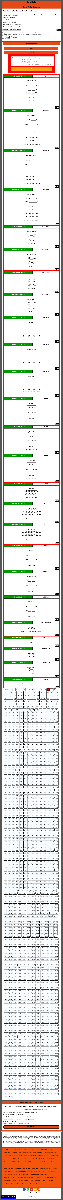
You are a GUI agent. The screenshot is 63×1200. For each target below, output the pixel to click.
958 (17, 881)
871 (6, 864)
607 (13, 810)
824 (41, 853)
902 (17, 870)
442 (25, 775)
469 (21, 781)
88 (15, 704)
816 (9, 853)
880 (41, 864)
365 (53, 758)
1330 (47, 967)
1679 (52, 1051)
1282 (47, 956)
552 (17, 798)
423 (6, 772)
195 (45, 724)
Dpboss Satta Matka (20, 1171)
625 (29, 813)
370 (17, 761)
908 (41, 870)
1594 (47, 1030)
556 (33, 798)
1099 (33, 913)
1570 (47, 1025)
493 (6, 787)
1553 (24, 1022)
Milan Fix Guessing (22, 1183)
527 (29, 793)
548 (57, 795)
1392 (56, 982)
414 (25, 770)
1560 (56, 1022)
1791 (15, 1079)
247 (29, 735)
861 (21, 861)
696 (33, 827)
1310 (10, 965)
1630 (47, 1039)
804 (17, 850)
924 (49, 873)
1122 (28, 919)
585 (37, 804)
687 (53, 824)
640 (33, 815)
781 (37, 844)
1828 (19, 1088)
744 (57, 836)
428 (25, 772)
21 (18, 692)
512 (25, 790)
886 (9, 867)
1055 (52, 901)
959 (21, 881)
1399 (33, 985)
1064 (38, 904)
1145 (24, 924)
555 (29, 798)
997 (6, 890)
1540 (19, 1019)
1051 (33, 901)
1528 (19, 1016)
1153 (6, 927)
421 (53, 770)
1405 (6, 987)
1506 (29, 1010)
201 (13, 727)
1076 (38, 907)
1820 (38, 1085)
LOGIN (31, 48)
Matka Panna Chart (38, 1152)
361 (37, 758)
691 (13, 827)
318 (33, 750)
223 (45, 729)
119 (21, 709)
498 (25, 787)
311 (5, 750)
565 (13, 801)
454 (17, 778)
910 (49, 870)
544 (41, 795)
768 (41, 841)
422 (57, 770)
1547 (52, 1019)
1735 (33, 1065)
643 (45, 815)
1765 (6, 1074)
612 (33, 810)
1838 (10, 1091)
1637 (24, 1042)
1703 (52, 1056)
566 (17, 801)
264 (41, 738)
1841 (24, 1091)
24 (28, 692)
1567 (33, 1025)
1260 (56, 950)
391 (45, 764)
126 (48, 709)
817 (13, 853)
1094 (10, 913)
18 (8, 692)
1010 (10, 893)
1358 (10, 976)
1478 (10, 1005)
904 (25, 870)
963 (37, 881)
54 (15, 698)
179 (37, 721)
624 (25, 813)
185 (6, 724)
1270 (47, 953)
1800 (56, 1079)
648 (9, 818)
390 (41, 764)
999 (13, 890)
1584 (56, 1028)
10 (35, 689)
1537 (6, 1019)
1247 (52, 947)
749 (21, 838)
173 (13, 721)
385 (21, 764)
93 (31, 704)
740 (41, 836)
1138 (46, 922)
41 (28, 695)
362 (41, 758)
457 (29, 778)
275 (29, 741)
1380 (56, 979)
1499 (52, 1008)
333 (37, 752)
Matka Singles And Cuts (10, 1158)
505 (53, 787)
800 (57, 847)
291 (37, 744)
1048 (19, 901)
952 (49, 879)
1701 (42, 1056)
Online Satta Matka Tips (27, 1177)
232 (25, 732)
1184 (37, 933)
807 (29, 850)
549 (6, 798)
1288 (19, 959)
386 (25, 764)
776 (17, 844)
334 (41, 752)
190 (25, 724)
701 (53, 827)
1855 (33, 1094)
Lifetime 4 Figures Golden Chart (38, 1174)
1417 (6, 990)
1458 (29, 999)
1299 (15, 962)
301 (21, 747)
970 (9, 884)
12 (41, 689)
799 (53, 847)
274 (25, 741)
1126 (46, 919)
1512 (56, 1010)
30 (48, 692)
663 (13, 821)
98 (48, 704)
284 (9, 744)
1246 (47, 947)
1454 (10, 999)
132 (17, 712)
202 (17, 727)
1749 (42, 1068)
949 (37, 879)
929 (13, 876)
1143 (15, 924)
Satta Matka (7, 1152)
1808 (38, 1082)
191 (29, 724)
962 (33, 881)
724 (33, 833)
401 (29, 767)
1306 (47, 962)
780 (33, 844)
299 (13, 747)
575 (53, 801)
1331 (52, 967)
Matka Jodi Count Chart (25, 1155)
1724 (38, 1062)
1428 (56, 990)
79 (41, 701)
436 (57, 772)
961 (29, 881)
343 (21, 755)
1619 (51, 1036)
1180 (19, 933)
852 (41, 858)
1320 (56, 965)
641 (37, 815)
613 (37, 810)
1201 (6, 939)
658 (49, 818)
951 (45, 879)
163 (29, 718)
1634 (10, 1042)
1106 (10, 916)
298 (9, 747)
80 (44, 701)
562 (57, 798)
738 (33, 836)
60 (34, 698)
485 (29, 784)
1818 (29, 1085)
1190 (10, 936)
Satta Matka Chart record (35, 1183)
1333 (6, 970)
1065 (42, 904)
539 (21, 795)
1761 (42, 1071)
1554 (29, 1022)
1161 (42, 927)
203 (21, 727)
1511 (52, 1010)
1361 (24, 976)
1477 (6, 1005)
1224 (56, 942)
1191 (15, 936)
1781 (24, 1076)
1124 (37, 919)
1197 (42, 936)
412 (17, 770)
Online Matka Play (8, 1171)
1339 (33, 970)
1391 (52, 982)
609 (21, 810)
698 (41, 827)
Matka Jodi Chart (27, 1152)
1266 (29, 953)
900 (9, 870)
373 (29, 761)
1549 (6, 1022)
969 (6, 884)
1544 (38, 1019)
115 (5, 709)
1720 (19, 1062)
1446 (29, 996)
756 (49, 838)
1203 (15, 939)
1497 (42, 1008)
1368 (56, 976)
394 (57, 764)
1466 (10, 1002)
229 (13, 732)
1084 (19, 910)
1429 (6, 993)
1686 (29, 1053)
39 (21, 695)
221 (37, 729)
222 (41, 729)
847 (21, 858)
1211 (52, 939)
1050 (29, 901)
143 (6, 715)
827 (53, 853)
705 (13, 830)
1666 (47, 1048)
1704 (56, 1056)
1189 (6, 936)
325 (6, 752)
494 (9, 787)
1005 (40, 890)
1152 (55, 924)
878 (33, 864)
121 (29, 709)
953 (53, 879)
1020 (56, 893)
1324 (19, 967)
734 (17, 836)
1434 (29, 993)
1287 (15, 959)
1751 (52, 1068)
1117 (6, 919)
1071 (15, 907)
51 (5, 698)
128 (56, 709)
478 (57, 781)
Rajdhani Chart (23, 1165)
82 (51, 701)
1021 (6, 896)
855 (53, 858)
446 (41, 775)
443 (29, 775)
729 (53, 833)
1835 (52, 1088)
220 (33, 729)
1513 (6, 1013)
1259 (52, 950)
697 (37, 827)
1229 (24, 944)
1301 (24, 962)
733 (13, 836)
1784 (38, 1076)
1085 (24, 910)
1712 (38, 1059)
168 (49, 718)
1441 (6, 996)
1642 (47, 1042)
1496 (38, 1008)
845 (13, 858)
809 (37, 850)
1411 (33, 987)
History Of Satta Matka (10, 1149)
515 (37, 790)
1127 (50, 919)
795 (37, 847)
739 (37, 836)
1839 (15, 1091)
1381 (6, 982)
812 (49, 850)
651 (21, 818)
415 (29, 770)
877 (29, 864)
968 (57, 881)
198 (57, 724)
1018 (47, 893)
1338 (29, 970)
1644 (56, 1042)
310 (57, 747)
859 (13, 861)
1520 (38, 1013)
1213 (6, 942)
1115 (50, 916)
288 (25, 744)
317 (29, 750)
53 (11, 698)
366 (57, 758)
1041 (42, 899)
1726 (47, 1062)
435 (53, 772)
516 (41, 790)
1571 (52, 1025)
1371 (15, 979)
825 (45, 853)
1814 (10, 1085)
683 (37, 824)
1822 (47, 1085)
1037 (24, 899)
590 (57, 804)
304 (33, 747)
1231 (33, 944)
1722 (29, 1062)
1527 (15, 1016)
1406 (10, 987)
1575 (15, 1028)
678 (17, 824)
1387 (33, 982)
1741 (6, 1068)
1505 (24, 1010)
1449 (42, 996)
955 (6, 881)
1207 (33, 939)
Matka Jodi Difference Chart (40, 1155)
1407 (15, 987)
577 (6, 804)
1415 (51, 987)
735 (21, 836)
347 (37, 755)
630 (49, 813)
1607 (52, 1033)
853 (45, 858)
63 (44, 698)
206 (33, 727)
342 (17, 755)
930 (17, 876)
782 (41, 844)
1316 (38, 965)
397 (13, 767)
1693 (6, 1056)
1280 (38, 956)
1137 (42, 922)
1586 (10, 1030)
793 (29, 847)
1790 (10, 1079)
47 (48, 695)
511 (21, 790)
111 (45, 707)
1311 (15, 965)
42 (31, 695)
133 (21, 712)
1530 (29, 1016)
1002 (27, 890)
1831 (33, 1088)
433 (45, 772)
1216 (19, 942)
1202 (10, 939)
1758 (29, 1071)
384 (17, 764)
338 (57, 752)
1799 (52, 1079)
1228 (19, 944)
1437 (42, 993)
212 (57, 727)
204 (25, 727)
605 (6, 810)
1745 (24, 1068)
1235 (52, 944)
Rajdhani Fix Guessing (10, 1183)
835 (29, 856)
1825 (6, 1088)
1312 (19, 965)
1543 (33, 1019)
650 (17, 818)
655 (37, 818)
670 (41, 821)
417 (37, 770)
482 (17, 784)
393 (53, 764)
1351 (33, 973)
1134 (28, 922)
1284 (56, 956)
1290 (29, 959)
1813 (6, 1085)
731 (6, 836)
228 (9, 732)
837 (37, 856)
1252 (19, 950)
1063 (33, 904)
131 (13, 712)
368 (9, 761)
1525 (6, 1016)
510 (17, 790)
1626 (29, 1039)
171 (6, 721)
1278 (29, 956)
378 (49, 761)
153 (45, 715)
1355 (52, 973)
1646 (10, 1045)
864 (33, 861)
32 (54, 692)
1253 (24, 950)
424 (9, 772)
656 (41, 818)
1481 (24, 1005)
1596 (56, 1030)
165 (37, 718)
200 (9, 727)
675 (6, 824)
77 (34, 701)
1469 (24, 1002)
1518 (29, 1013)
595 (21, 807)
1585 (6, 1030)
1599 (15, 1033)
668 (33, 821)
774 (9, 844)
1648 (19, 1045)
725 (37, 833)
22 (21, 692)
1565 (24, 1025)
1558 (47, 1022)
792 (25, 847)
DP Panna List (32, 1149)
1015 (33, 893)
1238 (10, 947)
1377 (42, 979)
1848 (56, 1091)
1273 (6, 956)
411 (13, 770)
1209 (42, 939)
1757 (24, 1071)
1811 (52, 1082)
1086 (29, 910)
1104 (56, 913)
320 (41, 750)
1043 (52, 899)
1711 (33, 1059)
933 (29, 876)
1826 (10, 1088)
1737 (42, 1065)
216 (17, 729)
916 (17, 873)
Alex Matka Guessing (22, 1180)
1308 (56, 962)
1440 (56, 993)
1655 (52, 1045)
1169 (24, 930)
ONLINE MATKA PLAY (8, 1197)
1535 (52, 1016)
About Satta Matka (22, 1149)
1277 (24, 956)
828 (57, 853)
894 (41, 867)
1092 (56, 910)
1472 (38, 1002)
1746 (29, 1068)
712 (41, 830)
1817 (24, 1085)
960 (25, 881)
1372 (19, 979)
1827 (15, 1088)
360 (33, 758)
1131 (15, 922)
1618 (47, 1036)
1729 (6, 1065)
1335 (15, 970)
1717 (6, 1062)
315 (21, 750)
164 (33, 718)
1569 (42, 1025)
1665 (42, 1048)
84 (57, 701)
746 (9, 838)
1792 (19, 1079)
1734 (29, 1065)
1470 (29, 1002)
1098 (29, 913)
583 (29, 804)
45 (41, 695)
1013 (24, 893)
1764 (56, 1071)
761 (13, 841)
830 (9, 856)
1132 (19, 922)
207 (37, 727)
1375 (33, 979)
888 (17, 867)
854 (49, 858)
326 (9, 752)
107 (29, 707)
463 (53, 778)
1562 (10, 1025)
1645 (6, 1045)
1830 (29, 1088)
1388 (38, 982)
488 (41, 784)
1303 (33, 962)
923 (45, 873)
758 (57, 838)
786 (57, 844)
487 (37, 784)
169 (53, 718)
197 (53, 724)
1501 (6, 1010)
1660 (19, 1048)
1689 (42, 1053)
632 (57, 813)
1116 (55, 916)
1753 (6, 1071)
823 (37, 853)
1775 (52, 1074)
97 (44, 704)
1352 (38, 973)
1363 (33, 976)
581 (21, 804)
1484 (38, 1005)
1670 (10, 1051)
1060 (19, 904)
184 (57, 721)
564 (9, 801)
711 (37, 830)
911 (53, 870)
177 (29, 721)
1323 (15, 967)
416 (33, 770)
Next (10, 1096)
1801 (6, 1082)
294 (49, 744)
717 (6, 833)
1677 (42, 1051)
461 (45, 778)
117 (13, 709)
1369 (6, 979)
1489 (6, 1008)
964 (41, 881)
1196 (37, 936)
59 (31, 698)
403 (37, 767)
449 (53, 775)
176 (25, 721)
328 (17, 752)
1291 (33, 959)
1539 (15, 1019)
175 (21, 721)
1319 (51, 965)
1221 (42, 942)
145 (13, 715)
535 (6, 795)
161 (21, 718)
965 (45, 881)
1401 (42, 985)
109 (37, 707)
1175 (51, 930)
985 (13, 887)
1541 (24, 1019)
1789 (6, 1079)
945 (21, 879)
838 (41, 856)
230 (17, 732)
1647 (15, 1045)
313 (13, 750)
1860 (56, 1094)
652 (25, 818)
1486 (47, 1005)
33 (57, 692)
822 (33, 853)
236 (41, 732)
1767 (15, 1074)
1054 (47, 901)
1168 (19, 930)
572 (41, 801)
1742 (10, 1068)
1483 (33, 1005)
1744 (19, 1068)
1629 (42, 1039)
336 (49, 752)
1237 (6, 947)
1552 (19, 1022)
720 (17, 833)
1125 (41, 919)
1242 (29, 947)
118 (17, 709)
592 (9, 807)
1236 (56, 944)
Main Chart (38, 1165)
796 (41, 847)
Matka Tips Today (8, 1168)
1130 (10, 922)
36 (11, 695)
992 (41, 887)
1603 (33, 1033)
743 (53, 836)
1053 (42, 901)
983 (6, 887)
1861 (6, 1096)
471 (29, 781)
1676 (38, 1051)
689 (6, 827)
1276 (19, 956)
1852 (19, 1094)
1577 (24, 1028)
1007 (50, 890)
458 (33, 778)
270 (9, 741)
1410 (29, 987)
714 (49, 830)
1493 (24, 1008)
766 (33, 841)
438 (9, 775)
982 (57, 884)
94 (34, 704)
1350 (29, 973)
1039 (33, 899)
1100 (38, 913)
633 (6, 815)
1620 (56, 1036)
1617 (42, 1036)
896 (49, 867)
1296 (56, 959)
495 (13, 787)
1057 (6, 904)
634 (9, 815)
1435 (33, 993)
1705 (6, 1059)
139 (45, 712)
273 (21, 741)
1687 (33, 1053)
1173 (42, 930)
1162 (46, 927)
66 (54, 698)
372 (25, 761)
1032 (56, 896)
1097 (24, 913)
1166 (10, 930)
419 (45, 770)
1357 (6, 976)
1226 (10, 944)
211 (53, 727)
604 (57, 807)
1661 (24, 1048)
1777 (6, 1076)
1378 (47, 979)
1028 (38, 896)
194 (41, 724)
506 (57, 787)
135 (29, 712)
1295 (52, 959)
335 (45, 752)
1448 (38, 996)
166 (41, 718)
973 (21, 884)
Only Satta (54, 1168)
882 (49, 864)
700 (49, 827)
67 (57, 698)
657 (45, 818)
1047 (15, 901)
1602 (29, 1033)
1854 (29, 1094)
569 (29, 801)
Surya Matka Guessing (10, 1180)
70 (11, 701)
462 (49, 778)
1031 (52, 896)
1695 (15, 1056)
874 (17, 864)
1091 (52, 910)
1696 (19, 1056)
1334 (10, 970)
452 (9, 778)
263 (37, 738)
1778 (10, 1076)
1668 (56, 1048)
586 (41, 804)
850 (33, 858)
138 (41, 712)
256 (9, 738)
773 (6, 844)
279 (45, 741)
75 (28, 701)
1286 (10, 959)
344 (25, 755)
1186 (46, 933)
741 (45, 836)
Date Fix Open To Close (49, 1171)
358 (25, 758)
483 (21, 784)
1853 (24, 1094)
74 (25, 701)
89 (18, 704)
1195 (33, 936)
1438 (47, 993)
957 (13, 881)
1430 (10, 993)
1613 (24, 1036)
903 (21, 870)
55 (18, 698)
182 (49, 721)
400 (25, 767)
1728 (56, 1062)
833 (21, 856)
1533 (42, 1016)
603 (53, 807)
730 (57, 833)
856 (57, 858)
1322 (10, 967)
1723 (33, 1062)
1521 (42, 1013)
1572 (56, 1025)
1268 (38, 953)
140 (49, 712)
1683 (15, 1053)
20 (15, 692)
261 (29, 738)
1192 (19, 936)
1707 (15, 1059)
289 (29, 744)
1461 (42, 999)
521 (6, 793)
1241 (24, 947)
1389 (42, 982)
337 (53, 752)
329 (21, 752)
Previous (7, 689)
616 (49, 810)
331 (29, 752)
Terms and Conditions (36, 1193)
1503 (15, 1010)
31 (51, 692)
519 (53, 790)
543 (37, 795)
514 (33, 790)
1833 (42, 1088)
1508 (38, 1010)
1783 (33, 1076)
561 (53, 798)
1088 (38, 910)
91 (25, 704)
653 (29, 818)
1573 (6, 1028)
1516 (19, 1013)
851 (37, 858)
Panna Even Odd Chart (36, 1158)
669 (37, 821)
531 (45, 793)
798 (49, 847)
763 (21, 841)
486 (33, 784)
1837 (6, 1091)
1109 (24, 916)
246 (25, 735)
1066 (47, 904)
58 (28, 698)
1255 (33, 950)
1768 (19, 1074)
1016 (38, 893)
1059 (15, 904)
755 (45, 838)
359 (29, 758)
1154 (10, 927)
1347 (15, 973)
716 (57, 830)
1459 (33, 999)
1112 (37, 916)
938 (49, 876)
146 (17, 715)
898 (57, 867)
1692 (56, 1053)
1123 (32, 919)
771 (53, 841)
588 (49, 804)
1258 (47, 950)
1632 (56, 1039)
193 (37, 724)
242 (9, 735)
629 (45, 813)
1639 (33, 1042)
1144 (19, 924)
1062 (29, 904)
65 (51, 698)
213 (6, 729)
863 (29, 861)
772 (57, 841)
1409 (24, 987)
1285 (6, 959)
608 (17, 810)
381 (6, 764)
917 (21, 873)
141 (53, 712)
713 (45, 830)
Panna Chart (7, 1162)
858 (9, 861)
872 (9, 864)
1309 (6, 965)
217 (21, 729)
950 (41, 879)
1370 (10, 979)
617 (53, 810)
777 (21, 844)
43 (34, 695)
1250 (10, 950)
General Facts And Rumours (45, 1149)
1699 (33, 1056)
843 (6, 858)
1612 (19, 1036)
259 (21, 738)
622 (17, 813)
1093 (6, 913)
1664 (38, 1048)
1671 (15, 1051)
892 (33, 867)
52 (8, 698)
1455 (15, 999)
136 (33, 712)
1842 (29, 1091)
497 (21, 787)
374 (33, 761)
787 (6, 847)
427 (21, 772)
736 (25, 836)
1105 (6, 916)
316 (25, 750)
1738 (47, 1065)
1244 (38, 947)
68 (5, 701)
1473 (42, 1002)
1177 (6, 933)
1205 (24, 939)
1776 (56, 1074)
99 (51, 704)
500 (33, 787)
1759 (33, 1071)
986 (17, 887)
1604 (38, 1033)
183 (53, 721)
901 (13, 870)
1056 (56, 901)
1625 (24, 1039)
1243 (33, 947)
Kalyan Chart (50, 1162)
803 (13, 850)
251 (45, 735)
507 (6, 790)
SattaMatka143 (26, 1168)
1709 (24, 1059)
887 (13, 867)
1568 (38, 1025)
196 (49, 724)
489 (45, 784)
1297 (6, 962)
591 (6, 807)
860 (17, 861)
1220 (38, 942)
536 (9, 795)
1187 (51, 933)
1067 (52, 904)
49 (54, 695)
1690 (47, 1053)
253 (53, 735)
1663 (33, 1048)
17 (5, 692)
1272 (56, 953)
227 (6, 732)
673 (53, 821)
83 (54, 701)
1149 (42, 924)
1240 (19, 947)
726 (41, 833)
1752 (56, 1068)
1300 (19, 962)
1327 (33, 967)
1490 (10, 1008)
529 (37, 793)
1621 (6, 1039)
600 (41, 807)
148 (25, 715)
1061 (24, 904)
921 (37, 873)
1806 (29, 1082)
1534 (47, 1016)
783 (45, 844)
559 (45, 798)
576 (57, 801)
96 (41, 704)
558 (41, 798)
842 (57, 856)
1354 (47, 973)
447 (45, 775)
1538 (10, 1019)
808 (33, 850)
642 (41, 815)
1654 (47, 1045)
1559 (52, 1022)
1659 (15, 1048)
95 (38, 704)
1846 (47, 1091)
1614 (28, 1036)
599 (37, 807)
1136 (37, 922)
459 (37, 778)
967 (53, 881)
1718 (10, 1062)
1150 (46, 924)
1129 (6, 922)
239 (53, 732)
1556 (38, 1022)
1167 (15, 930)
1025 (24, 896)
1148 (37, 924)
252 (49, 735)
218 (25, 729)
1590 (29, 1030)
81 (48, 701)
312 (9, 750)
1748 (38, 1068)
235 (37, 732)
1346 (10, 973)
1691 (52, 1053)
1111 (33, 916)
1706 (10, 1059)
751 (29, 838)
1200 (55, 936)
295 (53, 744)
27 (38, 692)
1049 (24, 901)
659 (53, 818)
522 (9, 793)
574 (49, 801)
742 (49, 836)
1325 (24, 967)
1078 (47, 907)
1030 (47, 896)
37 (15, 695)
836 (33, 856)
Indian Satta (35, 1168)
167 (45, 718)
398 (17, 767)
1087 (33, 910)
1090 (47, 910)
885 (6, 867)
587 (45, 804)
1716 (56, 1059)
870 (57, 861)
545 (45, 795)
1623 (15, 1039)
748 (17, 838)
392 (49, 764)
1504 (19, 1010)
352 (57, 755)
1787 (52, 1076)
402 (33, 767)
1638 (29, 1042)
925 (53, 873)
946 (25, 879)
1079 (52, 907)
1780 (19, 1076)
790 (17, 847)
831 (13, 856)
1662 (29, 1048)
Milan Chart (7, 1165)
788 (9, 847)
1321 (6, 967)
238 (49, 732)
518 (49, 790)
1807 (33, 1082)
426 (17, 772)
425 (13, 772)
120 (25, 709)
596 (25, 807)
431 (37, 772)
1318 (47, 965)
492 (57, 784)
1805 (24, 1082)
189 (21, 724)
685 (45, 824)
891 (29, 867)
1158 (28, 927)
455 (21, 778)
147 (21, 715)
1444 (19, 996)
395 (6, 767)
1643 (52, 1042)
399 (21, 767)
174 (17, 721)
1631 (52, 1039)
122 (33, 709)
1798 (47, 1079)
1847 (52, 1091)
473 (37, 781)
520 (57, 790)
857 (6, 861)
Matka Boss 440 (39, 1177)
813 (53, 850)
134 (25, 712)
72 (18, 701)
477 (53, 781)
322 (49, 750)
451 (6, 778)
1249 (6, 950)
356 (17, 758)
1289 (24, 959)
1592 (38, 1030)
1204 (19, 939)
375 (37, 761)
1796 (38, 1079)
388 (33, 764)
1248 (56, 947)
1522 (47, 1013)
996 (57, 887)
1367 (52, 976)
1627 (33, 1039)
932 (25, 876)
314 (17, 750)
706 (17, 830)
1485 (42, 1005)
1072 (19, 907)
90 (21, 704)
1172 (37, 930)
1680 (56, 1051)
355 (13, 758)
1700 (38, 1056)
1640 (38, 1042)
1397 (24, 985)
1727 (52, 1062)
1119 (14, 919)
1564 (19, 1025)
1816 (19, 1085)
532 (49, 793)
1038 (29, 899)
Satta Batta (54, 1165)
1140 (55, 922)
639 (29, 815)
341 (13, 755)
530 (41, 793)
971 (13, 884)
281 (53, 741)
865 (37, 861)
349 (45, 755)
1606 (47, 1033)
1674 (29, 1051)
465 (6, 781)
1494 (29, 1008)
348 (41, 755)
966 (49, 881)
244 (17, 735)
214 (9, 729)
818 (17, 853)
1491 (15, 1008)
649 (13, 818)
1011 (15, 893)
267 (53, 738)
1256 (38, 950)
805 (21, 850)
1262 (10, 953)
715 (53, 830)
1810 (47, 1082)
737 (29, 836)
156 (57, 715)
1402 (47, 985)
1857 (42, 1094)
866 (41, 861)
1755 (15, 1071)
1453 (6, 999)
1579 (33, 1028)
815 (6, 853)
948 (33, 879)
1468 (19, 1002)
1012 (19, 893)
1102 (47, 913)
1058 (10, 904)
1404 (56, 985)
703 (6, 830)
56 (21, 698)
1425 (42, 990)
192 (33, 724)
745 (6, 838)
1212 (56, 939)
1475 (52, 1002)
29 (44, 692)
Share (58, 30)
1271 (52, 953)
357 (21, 758)
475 (45, 781)
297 (6, 747)
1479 (15, 1005)
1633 (6, 1042)
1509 (42, 1010)
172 (9, 721)
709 (29, 830)
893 (37, 867)
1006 (45, 890)
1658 (10, 1048)
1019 (51, 893)
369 (13, 761)
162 (25, 718)
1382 (10, 982)
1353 (42, 973)
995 (53, 887)
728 (49, 833)
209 (45, 727)
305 (37, 747)
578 (9, 804)
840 (49, 856)
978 (41, 884)
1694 (10, 1056)
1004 (36, 890)
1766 (10, 1074)
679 (21, 824)
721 (21, 833)
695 (29, 827)
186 (9, 724)
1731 (15, 1065)
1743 (15, 1068)
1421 (24, 990)
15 (51, 689)
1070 (10, 907)
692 (17, 827)
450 (57, 775)
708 (25, 830)
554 (25, 798)
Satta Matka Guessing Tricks (11, 1177)
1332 (56, 967)
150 (33, 715)
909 (45, 870)
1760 (38, 1071)
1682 (10, 1053)
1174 (46, 930)
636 (17, 815)
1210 (47, 939)
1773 (42, 1074)
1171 (33, 930)
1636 (19, 1042)
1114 (46, 916)
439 (13, 775)
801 (6, 850)
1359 (15, 976)
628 (41, 813)
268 (57, 738)
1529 (24, 1016)
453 (13, 778)
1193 (24, 936)
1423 (33, 990)
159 (13, 718)
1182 (28, 933)
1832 (38, 1088)
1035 (15, 899)
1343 (52, 970)
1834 (47, 1088)
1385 (24, 982)
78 (38, 701)
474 (41, 781)
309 (53, 747)
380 (57, 761)
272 (17, 741)
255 (6, 738)
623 (21, 813)
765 (29, 841)
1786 (47, 1076)
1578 (29, 1028)
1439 (52, 993)
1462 (47, 999)
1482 (29, 1005)
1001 (22, 890)
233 (29, 732)
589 (53, 804)
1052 (38, 901)
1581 (42, 1028)
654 (33, 818)
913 (6, 873)
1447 (33, 996)
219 (29, 729)
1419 (15, 990)
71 (15, 701)
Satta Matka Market (45, 1168)
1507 (33, 1010)
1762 (47, 1071)
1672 (19, 1051)
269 (6, 741)
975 (29, 884)
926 (57, 873)
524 (17, 793)
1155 (15, 927)
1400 (38, 985)
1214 (10, 942)
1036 (19, 899)
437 (6, 775)
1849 (6, 1094)
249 (37, 735)
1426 (47, 990)
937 (45, 876)
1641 (42, 1042)
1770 (29, 1074)
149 (29, 715)
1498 (47, 1008)
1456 (19, 999)
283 (6, 744)
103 (13, 707)
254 (57, 735)
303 (29, 747)
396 (9, 767)
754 (41, 838)
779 (29, 844)
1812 (56, 1082)
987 (21, 887)
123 (37, 709)
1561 (6, 1025)
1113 (41, 916)
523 (13, 793)
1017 (42, 893)
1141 (6, 924)
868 (49, 861)
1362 (29, 976)
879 (37, 864)
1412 (38, 987)
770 (49, 841)
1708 (19, 1059)
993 (45, 887)
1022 (10, 896)
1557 (42, 1022)
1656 (56, 1045)
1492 (19, 1008)
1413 (42, 987)
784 (49, 844)
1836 (56, 1088)
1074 (29, 907)
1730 (10, 1065)
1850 (10, 1094)
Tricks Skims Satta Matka (10, 1174)
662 (9, 821)
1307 (52, 962)
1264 (19, 953)
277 (37, 741)
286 (17, 744)
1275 (15, 956)
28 (41, 692)
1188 (55, 933)
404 (41, 767)
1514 (10, 1013)
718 (9, 833)
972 (17, 884)
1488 (56, 1005)
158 (9, 718)
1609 (6, 1036)
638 (25, 815)
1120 (19, 919)
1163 (51, 927)
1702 (47, 1056)
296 (57, 744)
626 (33, 813)
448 (49, 775)
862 (25, 861)
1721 (24, 1062)
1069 (6, 907)
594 (17, 807)
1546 (47, 1019)
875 (21, 864)
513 (29, 790)
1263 (15, 953)
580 (17, 804)
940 (57, 876)
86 (8, 704)
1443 (15, 996)
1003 (31, 890)
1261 (6, 953)
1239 (15, 947)
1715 (51, 1059)
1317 (42, 965)
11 (38, 689)
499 (29, 787)
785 (53, 844)
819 (21, 853)
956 (9, 881)
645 (53, 815)
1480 (19, 1005)
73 (21, 701)
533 (53, 793)
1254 (29, 950)
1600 (19, 1033)
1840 (19, 1091)
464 (57, 778)
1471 (33, 1002)
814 (57, 850)
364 (49, 758)
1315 (33, 965)
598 (33, 807)
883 (53, 864)
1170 (28, 930)
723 (29, 833)
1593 (42, 1030)
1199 (51, 936)
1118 (10, 919)
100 (55, 704)
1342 (47, 970)
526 (25, 793)
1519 (33, 1013)
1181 (24, 933)
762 (17, 841)
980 (49, 884)
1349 (24, 973)
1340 (38, 970)
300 (17, 747)
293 (45, 744)
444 (33, 775)
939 (53, 876)
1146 (28, 924)
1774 (47, 1074)
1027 (33, 896)
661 (6, 821)
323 (53, 750)
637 (21, 815)
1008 (54, 890)
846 (17, 858)
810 (41, 850)
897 (53, 867)
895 (45, 867)
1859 (52, 1094)
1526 (10, 1016)
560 (49, 798)
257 (13, 738)
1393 (6, 985)
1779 (15, 1076)
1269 (42, 953)
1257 (42, 950)
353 (6, 758)
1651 (33, 1045)
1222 (47, 942)
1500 (56, 1008)
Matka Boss (18, 1168)
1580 (38, 1028)
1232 (38, 944)
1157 (24, 927)
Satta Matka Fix (41, 1162)
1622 (10, 1039)
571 (37, 801)
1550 (10, 1022)
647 (6, 818)
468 (17, 781)
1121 (23, 919)
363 (45, 758)
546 (49, 795)
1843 (33, 1091)
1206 (29, 939)
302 (25, 747)
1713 (42, 1059)
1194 (28, 936)
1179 (15, 933)
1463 (52, 999)
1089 (42, 910)
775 (13, 844)
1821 (42, 1085)
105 (21, 707)
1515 (15, 1013)
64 (48, 698)
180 (41, 721)
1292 (38, 959)
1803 (15, 1082)
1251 (15, 950)
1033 (6, 899)
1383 (15, 982)
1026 (29, 896)
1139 (51, 922)
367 (6, 761)
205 (29, 727)
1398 (29, 985)
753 (37, 838)
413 (21, 770)
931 (21, 876)
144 (9, 715)
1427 (52, 990)
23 (25, 692)
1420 (19, 990)
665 (21, 821)
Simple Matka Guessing (51, 1177)
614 (41, 810)
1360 (19, 976)
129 (6, 712)
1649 (24, 1045)
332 (33, 752)
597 (29, 807)
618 (57, 810)
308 (49, 747)
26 (34, 692)
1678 (47, 1051)
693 (21, 827)
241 (6, 735)
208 (41, 727)
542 (33, 795)
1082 (10, 910)
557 (37, 798)
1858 (47, 1094)
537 (13, 795)
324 (57, 750)
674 (57, 821)
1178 (10, 933)
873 (13, 864)
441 (21, 775)
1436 (38, 993)
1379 (52, 979)
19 (11, 692)
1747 (33, 1068)
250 (41, 735)
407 (53, 767)
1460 (38, 999)
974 (25, 884)
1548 (56, 1019)
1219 (33, 942)
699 (45, 827)
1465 (6, 1002)
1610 (10, 1036)
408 (57, 767)
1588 (19, 1030)
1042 (47, 899)
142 (57, 712)
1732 (19, 1065)
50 (57, 695)
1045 (6, 901)
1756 (19, 1071)
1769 (24, 1074)
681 (29, 824)
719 (13, 833)
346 (33, 755)
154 (49, 715)
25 (31, 692)
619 (6, 813)
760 (9, 841)
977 (37, 884)
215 (13, 729)
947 (29, 879)
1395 (15, 985)
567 (21, 801)
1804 (19, 1082)
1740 (56, 1065)
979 (45, 884)
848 (25, 858)
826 (49, 853)
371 (21, 761)
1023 (15, 896)
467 (13, 781)
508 (9, 790)
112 (49, 707)
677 (13, 824)
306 (41, 747)
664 (17, 821)
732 (9, 836)
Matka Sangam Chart (50, 1152)
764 (25, 841)
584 (33, 804)
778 (25, 844)
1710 (29, 1059)
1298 (10, 962)
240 (57, 732)
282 (57, 741)
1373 (24, 979)
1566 (29, 1025)
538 (17, 795)
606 (9, 810)
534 (57, 793)
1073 (24, 907)
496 (17, 787)
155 (53, 715)
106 (25, 707)
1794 (29, 1079)
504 (49, 787)
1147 (33, 924)
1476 (56, 1002)
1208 (38, 939)
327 (13, 752)
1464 (56, 999)
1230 (29, 944)
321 (45, 750)
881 (45, 864)
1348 (19, 973)
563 (6, 801)
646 (57, 815)
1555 (33, 1022)
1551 (15, 1022)
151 (37, 715)
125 (45, 709)
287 (21, 744)
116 (9, 709)
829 (6, 856)
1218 (29, 942)
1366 (47, 976)
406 (49, 767)
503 (45, 787)
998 (9, 890)
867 (45, 861)
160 (17, 718)
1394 (10, 985)
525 (21, 793)
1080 (56, 907)
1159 (33, 927)
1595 (52, 1030)
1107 (15, 916)
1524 (56, 1013)
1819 (33, 1085)
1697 (24, 1056)
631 (53, 813)
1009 (6, 893)
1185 (42, 933)
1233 (42, 944)
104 (17, 707)
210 (49, 727)
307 (45, 747)
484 (25, 784)
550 (9, 798)
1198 (46, 936)
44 (38, 695)
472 (33, 781)
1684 (19, 1053)
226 (57, 729)
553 (21, 798)
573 (45, 801)
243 (13, 735)
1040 (38, 899)
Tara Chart (14, 1165)
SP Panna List (16, 1162)
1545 (42, 1019)
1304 (38, 962)
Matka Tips (24, 1162)
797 (45, 847)
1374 (29, 979)
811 (45, 850)
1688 (38, 1053)
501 (37, 787)
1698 (29, 1056)
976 (33, 884)
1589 (24, 1030)
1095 (15, 913)
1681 (6, 1053)
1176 (55, 930)
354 (9, 758)
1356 (56, 973)
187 (13, 724)
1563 (15, 1025)
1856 (38, 1094)
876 (25, 864)
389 (37, 764)
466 (9, 781)
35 (8, 695)
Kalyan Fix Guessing (47, 1180)
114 (56, 707)
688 (57, 824)
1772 (38, 1074)
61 (38, 698)
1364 (38, 976)
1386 (29, 982)
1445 (24, 996)
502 (41, 787)
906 (33, 870)
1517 (24, 1013)
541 (29, 795)
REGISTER (31, 52)
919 (29, 873)
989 (29, 887)
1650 (29, 1045)
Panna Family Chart (48, 1158)
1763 (52, 1071)
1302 (29, 962)
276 (33, 741)
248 (33, 735)
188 (17, 724)
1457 (24, 999)
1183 (33, 933)
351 (53, 755)
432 (41, 772)
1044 (56, 899)
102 (9, 707)
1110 (28, 916)
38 (18, 695)
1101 (42, 913)
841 (53, 856)
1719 (15, 1062)
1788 (56, 1076)
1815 (15, 1085)
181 (45, 721)
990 (33, 887)
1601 (24, 1033)
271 (13, 741)
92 (28, 704)
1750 (47, 1068)
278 (41, 741)
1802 (10, 1082)
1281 (42, 956)
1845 (42, 1091)
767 (37, 841)
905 (29, 870)
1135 (33, 922)
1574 (10, 1028)
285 (13, 744)
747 (13, 838)
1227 (15, 944)
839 (45, 856)
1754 (10, 1071)
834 (25, 856)
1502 (10, 1010)
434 (49, 772)
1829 (24, 1088)
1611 (15, 1036)
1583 (52, 1028)
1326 (29, 967)
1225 (6, 944)
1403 (52, 985)
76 (31, 701)
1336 (19, 970)
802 (9, 850)
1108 (19, 916)
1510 (47, 1010)
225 (53, 729)
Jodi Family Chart (16, 1152)
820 (25, 853)
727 (45, 833)
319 (37, 750)
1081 (6, 910)
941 (6, 879)
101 (6, 707)
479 (6, 784)
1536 (56, 1016)
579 (13, 804)
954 (57, 879)
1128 (55, 919)
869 (53, 861)
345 (29, 755)
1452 (56, 996)
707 (21, 830)
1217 (24, 942)
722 (25, 833)
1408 (19, 987)
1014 (28, 893)
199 (6, 727)
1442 (10, 996)
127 (52, 709)
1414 (47, 987)
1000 (17, 890)
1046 (10, 901)
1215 (15, 942)
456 (25, 778)
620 (9, 813)
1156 (19, 927)
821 (29, 853)
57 (25, 698)
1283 (52, 956)
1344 (56, 970)
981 (53, 884)
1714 (47, 1059)
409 (6, 770)
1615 (33, 1036)
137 (37, 712)
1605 (42, 1033)
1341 (42, 970)
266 (49, 738)
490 (49, 784)
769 (45, 841)
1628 (38, 1039)
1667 (52, 1048)
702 (57, 827)
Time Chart (31, 1165)
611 (29, 810)
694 (25, 827)
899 (6, 870)
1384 (19, 982)
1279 (33, 956)
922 (41, 873)
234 (33, 732)
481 (13, 784)
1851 (15, 1094)
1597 (6, 1033)
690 (9, 827)
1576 (19, 1028)
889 (21, 867)
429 (29, 772)
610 (25, 810)
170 (57, 718)
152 (41, 715)
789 (13, 847)
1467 (15, 1002)
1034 (10, 899)
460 (41, 778)
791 (21, 847)
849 (29, 858)
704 (9, 830)
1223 (52, 942)
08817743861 (31, 1127)
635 (13, 815)
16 (55, 689)
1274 (10, 956)
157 (6, 718)
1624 (19, 1039)
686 (49, 824)
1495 (33, 1008)
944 (17, 879)
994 (49, 887)
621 (13, 813)
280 (49, 741)
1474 (47, 1002)
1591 (33, 1030)
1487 (52, 1005)
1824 (56, 1085)
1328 (38, 967)
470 (25, 781)
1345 (6, 973)
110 (41, 707)
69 (8, 701)
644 (49, 815)
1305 (42, 962)
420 (49, 770)
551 (13, 798)
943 (13, 879)
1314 (28, 965)
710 (33, 830)
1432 (19, 993)
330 (25, 752)
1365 (42, 976)
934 (33, 876)
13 (45, 689)
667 (29, 821)
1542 (29, 1019)
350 (49, 755)
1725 (42, 1062)
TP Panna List (32, 1162)
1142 (10, 924)
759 (6, 841)
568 (25, 801)
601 (45, 807)
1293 (42, 959)
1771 (33, 1074)
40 (25, 695)
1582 (47, 1028)
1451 (52, 996)
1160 (37, 927)
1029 (42, 896)
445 (37, 775)
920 (33, 873)
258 (17, 738)
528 (33, 793)
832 (17, 856)
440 (17, 775)
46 (44, 695)
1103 (51, 913)
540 (25, 795)
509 (13, 790)
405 (45, 767)
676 (9, 824)
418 (41, 770)
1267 (33, 953)
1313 (24, 965)
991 (37, 887)
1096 (19, 913)
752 (33, 838)
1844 (38, 1091)
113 (52, 707)
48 (51, 695)
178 (33, 721)
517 (45, 790)
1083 (15, 910)
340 (9, 755)
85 (5, 704)
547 (53, 795)
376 (41, 761)
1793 (24, 1079)
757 (53, 838)
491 (53, 784)
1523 (52, 1013)
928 (9, 876)
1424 (38, 990)
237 (45, 732)
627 (37, 813)
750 (25, 838)
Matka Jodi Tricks (54, 1155)
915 (13, 873)
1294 (47, 959)
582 (25, 804)
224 (49, 729)
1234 (47, 944)
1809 (42, 1082)
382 (9, 764)
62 (41, 698)
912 (57, 870)
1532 (38, 1016)
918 (25, 873)
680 (25, 824)
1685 (24, 1053)
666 (25, 821)
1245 (42, 947)
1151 (51, 924)
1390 (47, 982)
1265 (24, 953)
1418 (10, 990)
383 (13, 764)
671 (45, 821)
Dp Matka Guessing (35, 1180)
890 (25, 867)
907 (37, 870)
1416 (56, 987)
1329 (42, 967)
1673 (24, 1051)
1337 (24, 970)
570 (33, 801)
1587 (15, 1030)
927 (6, 876)
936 (41, 876)
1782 (29, 1076)
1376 (38, 979)
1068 (56, 904)
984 (9, 887)
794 (33, 847)
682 (33, 824)
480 (9, 784)
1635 (15, 1042)
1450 (47, 996)
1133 (24, 922)
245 (21, 735)
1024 (19, 896)
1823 (52, 1085)
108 (33, 707)
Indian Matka (46, 1165)
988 (25, 887)
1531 (33, 1016)
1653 (42, 1045)
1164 (55, 927)
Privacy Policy (25, 1193)
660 (57, 818)
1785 (42, 1076)
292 (41, 744)
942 (9, 879)
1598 (10, 1033)
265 (45, 738)
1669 (6, 1051)
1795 (33, 1079)
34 (5, 695)
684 (41, 824)
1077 (42, 907)
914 (9, 873)
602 (49, 807)
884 (57, 864)
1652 (38, 1045)
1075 (33, 907)
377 (45, 761)
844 (9, 858)
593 (13, 807)
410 (9, 770)
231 (21, 732)
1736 (38, 1065)
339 (6, 755)
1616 (38, 1036)
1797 (42, 1079)
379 (53, 761)
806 (25, 850)
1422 (29, 990)
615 (45, 810)
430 (33, 772)
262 (33, 738)
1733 (24, 1065)
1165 (6, 930)
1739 (52, 1065)
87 (11, 704)
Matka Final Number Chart (11, 1155)
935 (37, 876)
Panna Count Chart (23, 1158)
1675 (33, 1051)
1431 (15, 993)
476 (49, 781)
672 (49, 821)
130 (9, 712)
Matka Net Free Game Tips (34, 1171)
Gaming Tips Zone (23, 1174)
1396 (19, 985)
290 (33, 744)
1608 (56, 1033)
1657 (6, 1048)
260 (25, 738)
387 (29, 764)
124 (41, 709)
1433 (24, 993)
